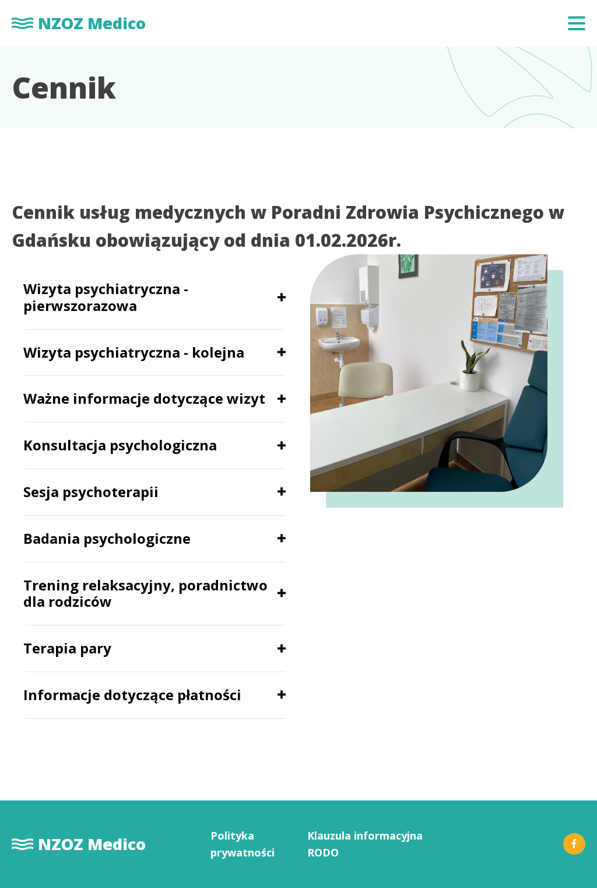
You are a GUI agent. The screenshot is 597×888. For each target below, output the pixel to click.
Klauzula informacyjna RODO (365, 843)
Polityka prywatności (242, 843)
